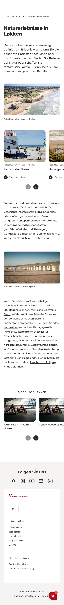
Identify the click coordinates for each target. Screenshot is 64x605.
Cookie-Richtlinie (18, 564)
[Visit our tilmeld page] (41, 481)
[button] (25, 171)
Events (12, 544)
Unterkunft (15, 536)
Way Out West (17, 540)
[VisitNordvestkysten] (18, 495)
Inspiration (15, 16)
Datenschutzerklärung (21, 568)
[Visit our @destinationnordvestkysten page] (32, 481)
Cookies (45, 596)
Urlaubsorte (15, 527)
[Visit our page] (13, 481)
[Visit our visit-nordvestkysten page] (50, 481)
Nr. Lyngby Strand (37, 344)
